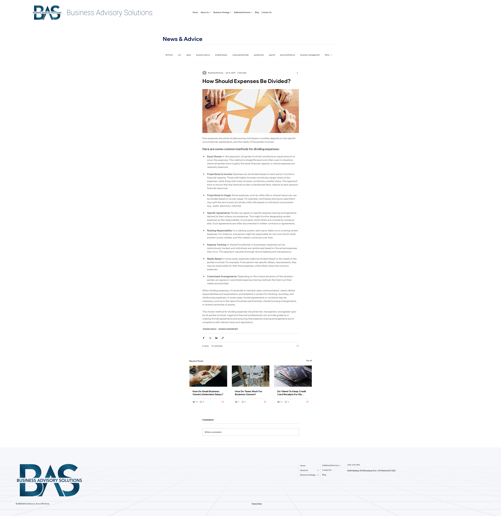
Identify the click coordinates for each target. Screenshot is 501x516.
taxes (188, 55)
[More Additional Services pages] (251, 12)
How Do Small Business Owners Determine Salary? (208, 393)
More (327, 55)
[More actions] (297, 72)
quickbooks (259, 55)
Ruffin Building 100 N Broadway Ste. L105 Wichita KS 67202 (371, 471)
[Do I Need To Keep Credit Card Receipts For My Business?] (293, 376)
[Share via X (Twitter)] (210, 338)
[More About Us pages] (210, 12)
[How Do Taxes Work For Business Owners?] (251, 376)
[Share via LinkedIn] (216, 338)
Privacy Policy (257, 504)
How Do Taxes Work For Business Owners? (248, 393)
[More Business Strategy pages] (230, 12)
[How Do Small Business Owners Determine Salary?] (208, 376)
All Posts (169, 55)
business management (310, 55)
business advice (203, 55)
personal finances (287, 55)
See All (309, 360)
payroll (272, 55)
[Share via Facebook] (203, 338)
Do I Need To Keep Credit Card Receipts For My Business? (291, 393)
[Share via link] (223, 338)
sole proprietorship (240, 55)
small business (221, 55)
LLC (179, 55)
